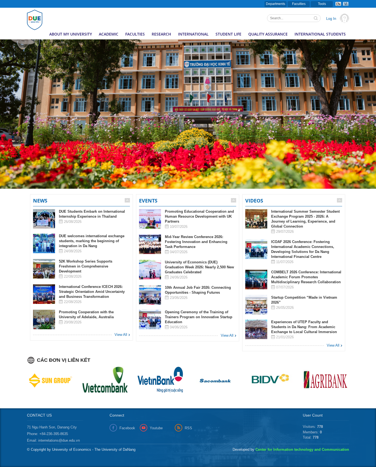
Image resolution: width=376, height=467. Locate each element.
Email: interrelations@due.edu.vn (53, 440)
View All (121, 335)
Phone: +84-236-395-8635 (47, 434)
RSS (188, 428)
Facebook (127, 428)
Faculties (299, 4)
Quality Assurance (268, 34)
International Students (320, 34)
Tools (322, 4)
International (193, 34)
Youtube (156, 428)
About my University (70, 34)
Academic (108, 34)
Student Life (228, 34)
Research (161, 34)
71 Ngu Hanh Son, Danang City (52, 427)
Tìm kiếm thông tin (316, 19)
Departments (275, 4)
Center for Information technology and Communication (302, 449)
